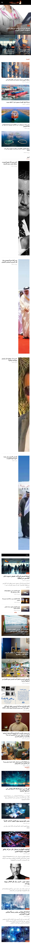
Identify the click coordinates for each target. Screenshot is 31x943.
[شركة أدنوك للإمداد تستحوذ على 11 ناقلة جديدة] (15, 92)
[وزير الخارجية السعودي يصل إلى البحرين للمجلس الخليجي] (23, 306)
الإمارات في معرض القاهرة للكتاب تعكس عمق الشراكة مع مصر (17, 630)
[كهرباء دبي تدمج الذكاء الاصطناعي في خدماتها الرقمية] (15, 779)
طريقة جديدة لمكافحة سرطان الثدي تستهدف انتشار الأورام (18, 29)
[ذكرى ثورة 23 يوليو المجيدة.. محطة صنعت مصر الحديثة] (23, 208)
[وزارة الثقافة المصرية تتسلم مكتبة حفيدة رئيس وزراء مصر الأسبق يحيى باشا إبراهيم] (15, 750)
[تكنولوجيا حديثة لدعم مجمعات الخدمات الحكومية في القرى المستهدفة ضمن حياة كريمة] (15, 934)
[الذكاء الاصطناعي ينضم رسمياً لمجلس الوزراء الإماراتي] (15, 902)
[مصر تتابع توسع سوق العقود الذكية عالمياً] (15, 811)
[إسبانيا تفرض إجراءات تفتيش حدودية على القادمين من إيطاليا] (7, 45)
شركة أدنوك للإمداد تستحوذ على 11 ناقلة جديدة (18, 102)
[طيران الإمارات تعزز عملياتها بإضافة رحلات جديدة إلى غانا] (25, 592)
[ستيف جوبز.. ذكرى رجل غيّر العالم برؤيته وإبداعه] (15, 871)
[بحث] (2, 2)
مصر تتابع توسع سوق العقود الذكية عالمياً (16, 821)
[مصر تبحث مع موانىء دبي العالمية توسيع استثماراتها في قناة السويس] (15, 115)
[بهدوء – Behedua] (15, 2)
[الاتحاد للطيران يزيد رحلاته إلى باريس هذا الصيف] (25, 601)
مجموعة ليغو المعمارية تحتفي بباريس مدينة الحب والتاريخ (16, 653)
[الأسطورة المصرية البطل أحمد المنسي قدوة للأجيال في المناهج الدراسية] (15, 668)
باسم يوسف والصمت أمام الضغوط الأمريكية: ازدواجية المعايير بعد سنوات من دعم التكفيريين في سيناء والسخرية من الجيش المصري (16, 735)
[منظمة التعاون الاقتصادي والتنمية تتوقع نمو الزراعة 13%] (15, 139)
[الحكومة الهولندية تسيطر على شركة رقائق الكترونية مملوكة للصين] (15, 839)
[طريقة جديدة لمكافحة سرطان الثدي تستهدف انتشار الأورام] (15, 20)
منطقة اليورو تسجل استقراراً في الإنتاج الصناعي (25, 51)
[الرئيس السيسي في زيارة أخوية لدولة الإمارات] (23, 503)
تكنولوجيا (27, 785)
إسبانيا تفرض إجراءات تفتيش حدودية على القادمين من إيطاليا (8, 51)
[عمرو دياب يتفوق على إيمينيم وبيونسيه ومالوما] (23, 405)
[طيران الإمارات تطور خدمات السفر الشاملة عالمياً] (25, 609)
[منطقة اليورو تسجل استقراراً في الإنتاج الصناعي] (23, 45)
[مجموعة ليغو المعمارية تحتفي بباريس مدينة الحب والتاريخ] (15, 648)
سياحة (28, 573)
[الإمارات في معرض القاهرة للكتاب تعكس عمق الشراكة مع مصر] (15, 625)
